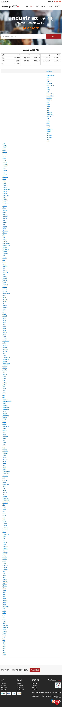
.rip (4, 505)
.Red (4, 488)
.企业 (4, 650)
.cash (4, 160)
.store (4, 555)
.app (47, 87)
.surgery (5, 569)
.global (5, 316)
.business (49, 135)
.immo (4, 355)
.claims (5, 175)
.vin (4, 615)
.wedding (5, 627)
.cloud (4, 181)
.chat (4, 168)
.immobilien (6, 357)
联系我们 (3, 685)
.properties (6, 474)
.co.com (5, 185)
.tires (4, 588)
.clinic (4, 179)
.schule (5, 524)
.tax (4, 571)
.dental (5, 218)
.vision (4, 619)
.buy (47, 139)
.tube (4, 605)
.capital (5, 146)
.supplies (5, 565)
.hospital (5, 349)
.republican (6, 499)
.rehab (4, 490)
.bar (47, 110)
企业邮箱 (34, 687)
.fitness (5, 279)
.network (5, 436)
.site (4, 538)
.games (5, 305)
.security (5, 528)
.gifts (4, 310)
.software (5, 546)
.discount (5, 231)
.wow (4, 636)
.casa (4, 158)
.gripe (4, 330)
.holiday (5, 347)
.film (4, 268)
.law (4, 372)
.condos (5, 193)
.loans (4, 391)
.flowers (5, 281)
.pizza (4, 461)
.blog (48, 123)
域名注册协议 (35, 696)
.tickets (5, 584)
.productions (6, 472)
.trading (5, 600)
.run (4, 511)
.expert (5, 251)
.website (5, 625)
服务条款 (56, 696)
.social (4, 544)
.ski (4, 540)
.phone (5, 457)
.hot (4, 353)
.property (5, 476)
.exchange (6, 249)
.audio (48, 102)
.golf (4, 324)
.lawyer (5, 374)
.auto (48, 104)
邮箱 (37, 6)
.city (4, 173)
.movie (5, 430)
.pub (4, 478)
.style (4, 561)
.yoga (4, 654)
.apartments (50, 85)
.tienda (5, 586)
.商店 (4, 644)
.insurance (6, 359)
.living (4, 389)
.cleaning (5, 177)
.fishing (5, 276)
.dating (5, 210)
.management (7, 401)
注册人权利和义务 (46, 696)
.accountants (50, 75)
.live (4, 386)
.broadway (49, 129)
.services (5, 530)
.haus (4, 337)
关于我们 (3, 683)
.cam (4, 143)
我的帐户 (57, 6)
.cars (4, 156)
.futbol (5, 301)
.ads (47, 79)
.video (4, 613)
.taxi (4, 573)
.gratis (4, 326)
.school (5, 521)
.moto (4, 428)
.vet (4, 609)
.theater (5, 582)
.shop (4, 532)
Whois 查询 (20, 685)
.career (5, 152)
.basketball (49, 114)
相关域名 (49, 71)
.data (4, 208)
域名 (31, 6)
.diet (4, 224)
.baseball (49, 112)
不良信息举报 (20, 687)
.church (5, 171)
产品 (50, 6)
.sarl (4, 517)
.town (4, 594)
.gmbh (4, 318)
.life (4, 380)
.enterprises (6, 245)
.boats (48, 125)
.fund (4, 297)
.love (4, 393)
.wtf (4, 638)
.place (4, 463)
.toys (4, 596)
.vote (4, 621)
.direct (4, 229)
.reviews (5, 503)
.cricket (5, 206)
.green (4, 328)
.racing (5, 480)
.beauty (48, 116)
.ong (4, 447)
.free (4, 295)
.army (48, 90)
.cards (4, 148)
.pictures (5, 459)
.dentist (5, 220)
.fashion (5, 266)
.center (5, 166)
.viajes (4, 611)
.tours (4, 592)
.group (5, 332)
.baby (48, 106)
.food (4, 283)
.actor (48, 77)
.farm (4, 262)
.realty (4, 486)
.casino (5, 162)
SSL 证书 (43, 6)
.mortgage (6, 426)
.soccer (5, 542)
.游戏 (4, 648)
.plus (4, 465)
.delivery (5, 216)
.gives (4, 312)
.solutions (5, 548)
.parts (4, 455)
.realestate (6, 484)
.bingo (48, 121)
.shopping (6, 534)
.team (4, 575)
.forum (5, 289)
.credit (4, 202)
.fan (4, 260)
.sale (4, 513)
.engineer (5, 241)
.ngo (4, 440)
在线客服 (36, 670)
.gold (4, 322)
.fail (4, 256)
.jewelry (5, 366)
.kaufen (5, 370)
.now (4, 445)
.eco (4, 237)
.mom (4, 422)
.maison (5, 399)
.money (5, 424)
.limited (5, 382)
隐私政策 (58, 697)
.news (4, 438)
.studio (5, 557)
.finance (5, 270)
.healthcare (6, 341)
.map (4, 403)
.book (48, 127)
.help (4, 343)
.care (4, 150)
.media (5, 413)
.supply (5, 567)
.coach (4, 183)
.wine (4, 629)
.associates (49, 94)
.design (5, 222)
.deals (4, 212)
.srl (3, 550)
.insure (5, 362)
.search (5, 526)
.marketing (6, 407)
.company (5, 191)
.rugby (4, 509)
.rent (4, 494)
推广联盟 (3, 689)
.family (5, 258)
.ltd (3, 395)
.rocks (4, 507)
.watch (5, 623)
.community (6, 189)
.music (4, 432)
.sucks (4, 563)
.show (4, 536)
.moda (4, 420)
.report (5, 497)
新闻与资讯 (4, 687)
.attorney (49, 98)
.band (48, 108)
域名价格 (34, 685)
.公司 (4, 642)
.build (48, 133)
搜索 (53, 36)
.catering (5, 164)
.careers (5, 154)
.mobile (5, 418)
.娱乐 (4, 646)
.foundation (6, 293)
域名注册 (34, 683)
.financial (5, 272)
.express (5, 254)
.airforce (49, 83)
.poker (4, 467)
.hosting (5, 351)
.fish (4, 274)
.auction (48, 100)
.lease (4, 376)
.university (6, 607)
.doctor (5, 233)
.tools (4, 590)
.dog (4, 235)
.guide (4, 335)
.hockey (5, 345)
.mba (4, 411)
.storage (5, 553)
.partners (5, 451)
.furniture (5, 299)
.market (5, 405)
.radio (4, 482)
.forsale (5, 287)
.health (5, 339)
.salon (4, 515)
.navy (4, 434)
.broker (48, 131)
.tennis (5, 580)
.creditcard (6, 204)
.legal (4, 378)
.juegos (5, 368)
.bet (47, 119)
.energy (5, 239)
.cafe (47, 141)
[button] (6, 1)
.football (5, 285)
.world (4, 634)
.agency (48, 81)
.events (5, 247)
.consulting (6, 195)
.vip (4, 617)
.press (4, 469)
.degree (5, 214)
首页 (27, 6)
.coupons (5, 200)
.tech (4, 577)
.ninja (4, 443)
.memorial (6, 416)
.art (47, 92)
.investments (6, 364)
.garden (5, 308)
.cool (4, 197)
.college (5, 187)
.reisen (5, 492)
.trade (4, 598)
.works (5, 632)
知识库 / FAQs (20, 689)
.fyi (3, 303)
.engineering (6, 243)
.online (5, 449)
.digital (5, 227)
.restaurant (6, 501)
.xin (4, 640)
